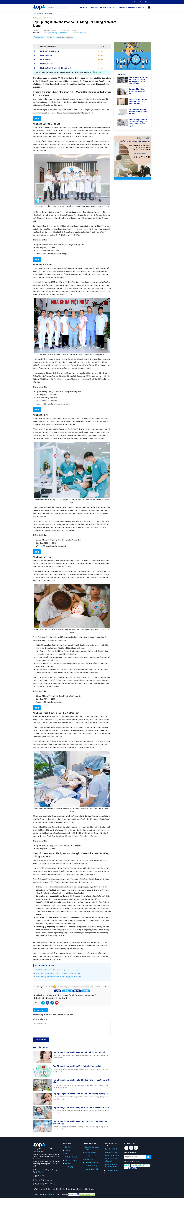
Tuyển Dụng (69, 1167)
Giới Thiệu (68, 1147)
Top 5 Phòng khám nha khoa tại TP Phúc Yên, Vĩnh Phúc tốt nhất (81, 1107)
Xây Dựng (131, 7)
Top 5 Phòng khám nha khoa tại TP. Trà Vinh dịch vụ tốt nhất (79, 1052)
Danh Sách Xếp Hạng (92, 1162)
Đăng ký (147, 2)
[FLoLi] (126, 1168)
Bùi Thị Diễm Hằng (50, 33)
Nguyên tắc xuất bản (92, 1169)
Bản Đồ (40, 1172)
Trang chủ (36, 13)
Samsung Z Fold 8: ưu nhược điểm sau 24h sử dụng (137, 91)
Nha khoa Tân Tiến (46, 64)
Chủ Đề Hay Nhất (90, 1156)
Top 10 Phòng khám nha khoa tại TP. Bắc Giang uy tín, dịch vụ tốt (58, 977)
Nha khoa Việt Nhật (46, 55)
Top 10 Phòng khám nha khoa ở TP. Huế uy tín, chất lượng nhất (58, 973)
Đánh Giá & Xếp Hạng (112, 1149)
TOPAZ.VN (50, 1194)
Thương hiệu (89, 1159)
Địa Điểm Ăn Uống (91, 1152)
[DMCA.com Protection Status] (87, 1194)
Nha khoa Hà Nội (45, 59)
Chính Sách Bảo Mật (112, 1155)
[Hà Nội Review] (127, 1165)
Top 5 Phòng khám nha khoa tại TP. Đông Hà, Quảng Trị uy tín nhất (59, 970)
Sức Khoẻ (83, 7)
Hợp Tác (67, 1153)
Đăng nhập (138, 2)
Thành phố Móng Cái (79, 33)
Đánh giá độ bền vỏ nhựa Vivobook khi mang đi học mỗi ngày (138, 111)
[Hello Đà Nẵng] (134, 1165)
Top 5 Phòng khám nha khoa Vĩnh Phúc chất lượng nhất (77, 1066)
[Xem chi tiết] (98, 72)
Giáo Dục (103, 7)
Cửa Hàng (121, 7)
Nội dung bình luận (40, 1019)
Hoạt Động (68, 1163)
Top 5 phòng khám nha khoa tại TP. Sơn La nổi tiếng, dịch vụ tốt (80, 1094)
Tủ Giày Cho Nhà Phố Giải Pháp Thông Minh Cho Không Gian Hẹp (138, 101)
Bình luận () (50, 37)
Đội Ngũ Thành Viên (71, 1157)
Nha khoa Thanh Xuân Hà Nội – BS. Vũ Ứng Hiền (56, 68)
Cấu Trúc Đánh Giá (71, 1160)
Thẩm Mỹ (93, 7)
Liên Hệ (67, 1150)
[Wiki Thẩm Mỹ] (132, 1168)
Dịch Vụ (112, 7)
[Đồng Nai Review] (147, 1165)
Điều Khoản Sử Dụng (112, 1152)
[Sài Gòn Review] (140, 1165)
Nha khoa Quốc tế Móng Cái (49, 51)
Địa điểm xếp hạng (91, 1166)
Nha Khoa (50, 13)
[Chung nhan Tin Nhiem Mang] (73, 1194)
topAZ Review (39, 7)
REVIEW (141, 7)
